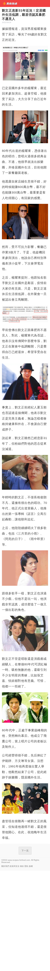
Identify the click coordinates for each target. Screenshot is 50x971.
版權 (31, 866)
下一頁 (25, 850)
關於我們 (5, 866)
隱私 (26, 866)
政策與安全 (14, 866)
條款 (22, 866)
